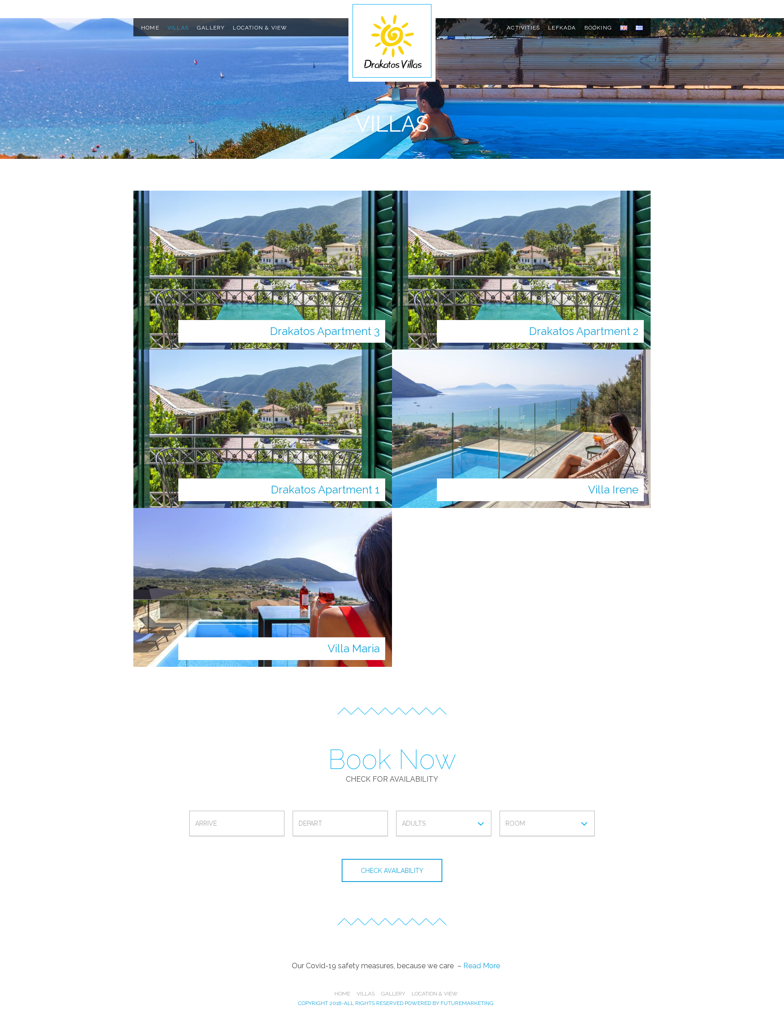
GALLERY (211, 28)
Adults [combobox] (414, 823)
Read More (481, 965)
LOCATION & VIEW (260, 28)
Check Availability (392, 870)
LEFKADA (562, 28)
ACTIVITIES (523, 28)
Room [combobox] (515, 823)
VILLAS (178, 28)
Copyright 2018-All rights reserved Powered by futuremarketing (396, 1003)
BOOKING (598, 28)
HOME (150, 28)
